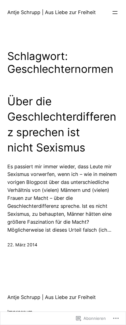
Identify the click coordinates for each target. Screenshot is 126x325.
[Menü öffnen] (115, 12)
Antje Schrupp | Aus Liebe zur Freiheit (51, 12)
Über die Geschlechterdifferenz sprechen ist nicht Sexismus (61, 124)
